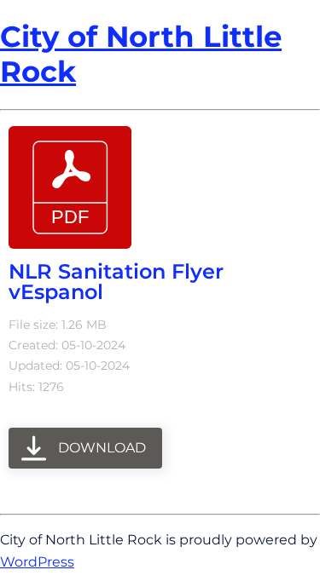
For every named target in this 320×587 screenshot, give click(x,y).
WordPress (37, 561)
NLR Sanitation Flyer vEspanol (116, 281)
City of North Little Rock (141, 54)
